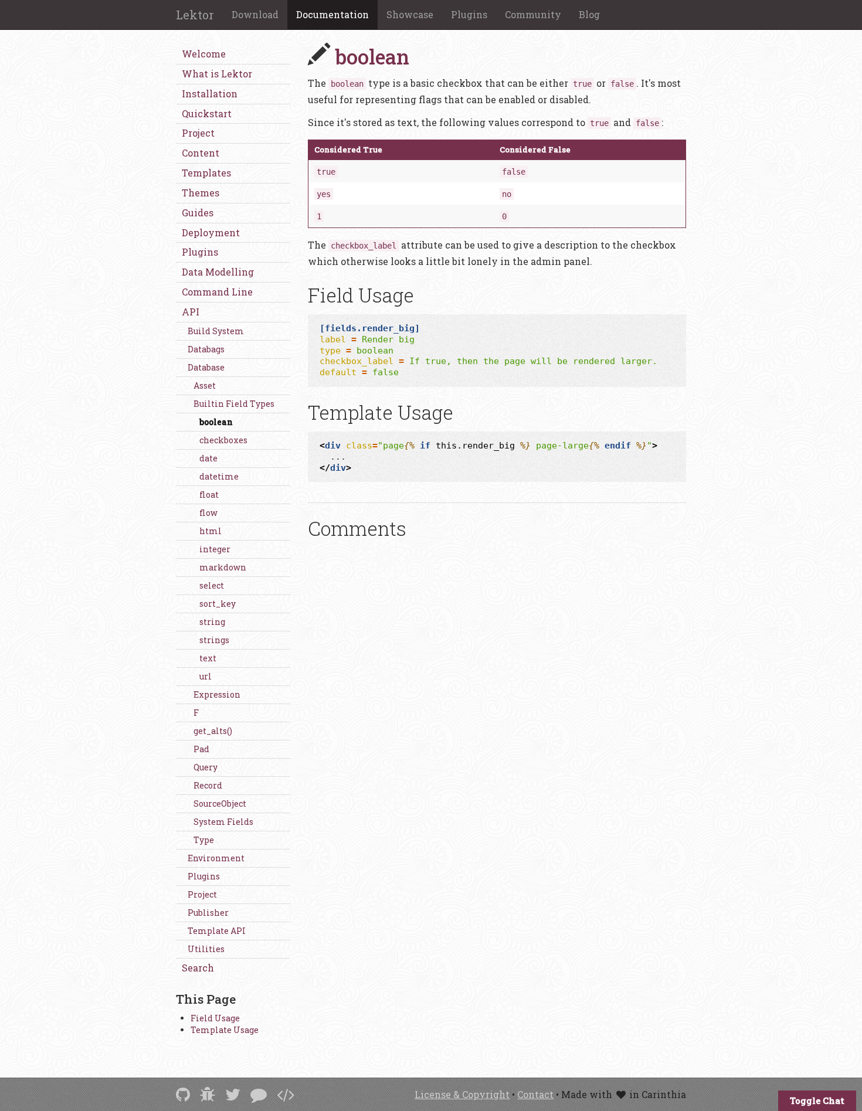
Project (198, 133)
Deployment (211, 232)
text (207, 658)
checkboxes (223, 440)
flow (208, 512)
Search (198, 967)
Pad (201, 749)
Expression (217, 694)
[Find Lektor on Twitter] (232, 1094)
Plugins (469, 14)
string (212, 621)
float (209, 494)
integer (214, 549)
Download (255, 14)
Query (206, 767)
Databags (206, 349)
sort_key (217, 603)
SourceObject (220, 803)
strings (214, 639)
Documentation (332, 14)
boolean (216, 421)
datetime (219, 476)
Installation (209, 93)
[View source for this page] (285, 1094)
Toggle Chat (817, 1100)
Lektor (195, 14)
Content (200, 153)
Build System (216, 331)
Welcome (204, 53)
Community (533, 14)
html (210, 530)
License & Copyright (462, 1094)
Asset (205, 385)
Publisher (208, 912)
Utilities (206, 948)
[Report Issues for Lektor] (207, 1094)
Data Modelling (218, 272)
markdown (222, 567)
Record (208, 785)
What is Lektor (217, 73)
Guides (197, 212)
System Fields (223, 821)
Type (204, 839)
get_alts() (213, 730)
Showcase (409, 14)
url (205, 676)
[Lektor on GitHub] (183, 1094)
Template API (217, 930)
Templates (206, 173)
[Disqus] (497, 711)
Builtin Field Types (234, 403)
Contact (535, 1094)
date (208, 458)
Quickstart (207, 113)
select (211, 585)
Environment (216, 858)
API (190, 311)
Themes (200, 192)
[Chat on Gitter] (258, 1094)
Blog (589, 14)
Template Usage (225, 1029)
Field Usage (215, 1018)
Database (206, 367)
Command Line (217, 292)
